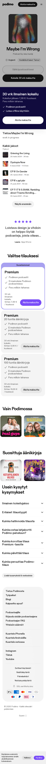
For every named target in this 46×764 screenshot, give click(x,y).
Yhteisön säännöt (15, 624)
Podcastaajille (13, 612)
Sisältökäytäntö (23, 672)
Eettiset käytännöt (23, 668)
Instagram (11, 650)
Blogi (8, 599)
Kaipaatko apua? (14, 603)
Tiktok (9, 655)
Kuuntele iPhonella (15, 633)
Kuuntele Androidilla (16, 637)
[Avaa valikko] (41, 4)
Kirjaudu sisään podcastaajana (21, 616)
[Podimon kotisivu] (8, 4)
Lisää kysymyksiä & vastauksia (18, 575)
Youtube (10, 659)
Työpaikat (11, 595)
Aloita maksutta (27, 4)
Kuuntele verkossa (15, 642)
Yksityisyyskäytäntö (23, 680)
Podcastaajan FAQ (15, 620)
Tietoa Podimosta (15, 591)
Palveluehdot (23, 676)
